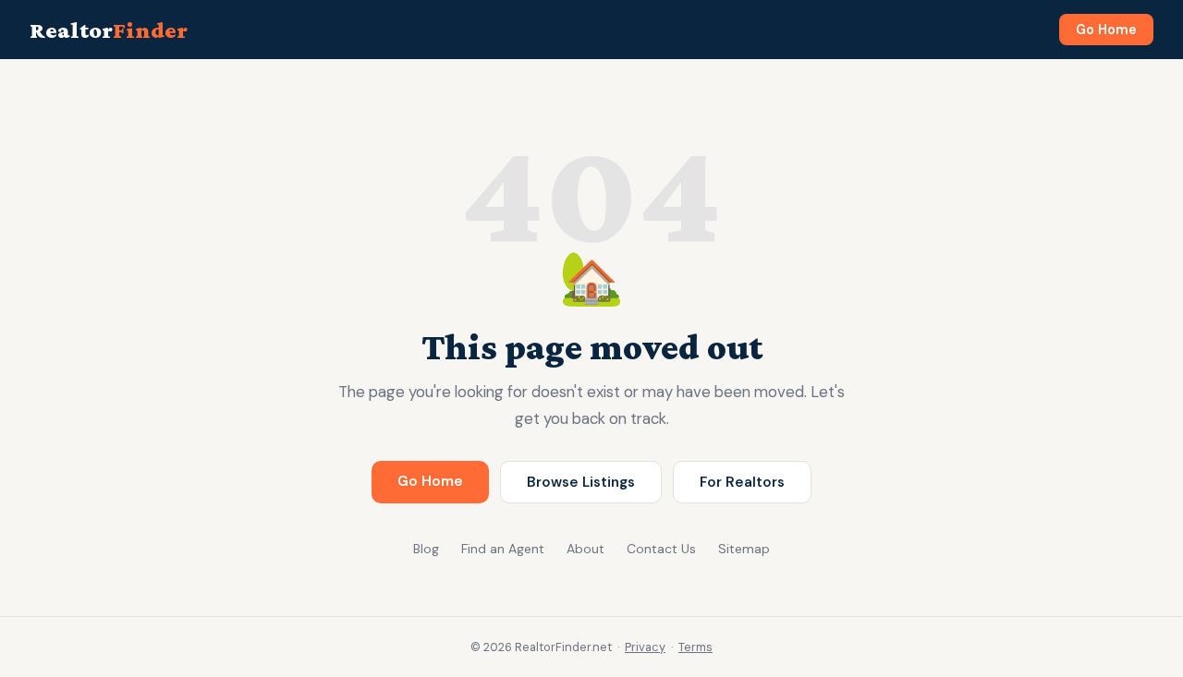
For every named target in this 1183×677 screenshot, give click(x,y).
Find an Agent (502, 548)
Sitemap (744, 548)
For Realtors (742, 482)
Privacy (645, 647)
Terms (695, 647)
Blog (426, 548)
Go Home (1106, 29)
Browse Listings (581, 482)
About (585, 548)
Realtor (109, 30)
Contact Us (661, 548)
